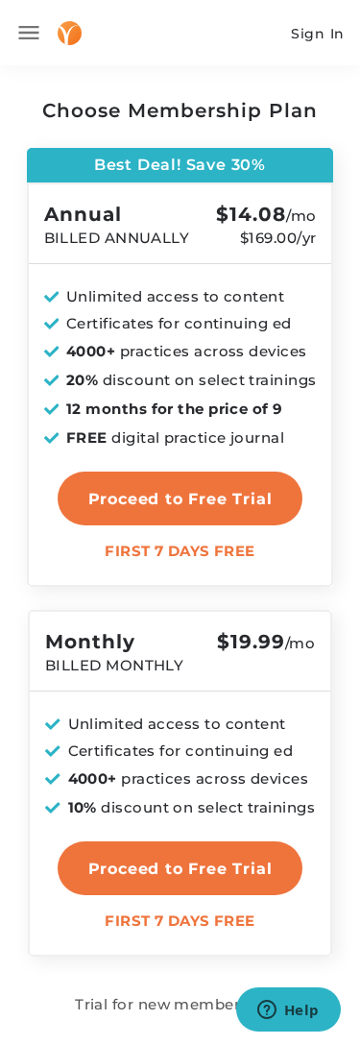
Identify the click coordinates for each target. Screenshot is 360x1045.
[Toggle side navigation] (28, 32)
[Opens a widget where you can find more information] (288, 1011)
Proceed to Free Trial (180, 869)
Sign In (318, 33)
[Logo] (70, 33)
